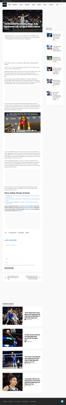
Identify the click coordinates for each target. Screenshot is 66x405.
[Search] (61, 4)
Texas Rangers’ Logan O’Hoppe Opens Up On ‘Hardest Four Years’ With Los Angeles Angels (57, 37)
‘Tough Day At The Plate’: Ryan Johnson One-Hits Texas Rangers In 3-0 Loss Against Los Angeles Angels (57, 71)
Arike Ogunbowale (17, 35)
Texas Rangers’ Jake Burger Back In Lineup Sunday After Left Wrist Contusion (57, 59)
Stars (33, 4)
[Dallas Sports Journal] (5, 5)
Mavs (21, 4)
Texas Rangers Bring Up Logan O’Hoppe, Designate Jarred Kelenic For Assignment (57, 48)
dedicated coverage (25, 206)
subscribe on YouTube (29, 209)
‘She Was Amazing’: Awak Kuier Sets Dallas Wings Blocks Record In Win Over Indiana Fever (32, 337)
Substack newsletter (28, 207)
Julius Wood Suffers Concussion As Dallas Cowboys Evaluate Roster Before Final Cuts (57, 83)
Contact (51, 4)
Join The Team (33, 401)
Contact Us (11, 401)
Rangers (27, 4)
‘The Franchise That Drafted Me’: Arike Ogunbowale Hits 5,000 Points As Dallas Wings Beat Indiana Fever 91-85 (32, 359)
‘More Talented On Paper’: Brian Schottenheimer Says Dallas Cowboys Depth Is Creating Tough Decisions (57, 96)
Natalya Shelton (29, 319)
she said (10, 67)
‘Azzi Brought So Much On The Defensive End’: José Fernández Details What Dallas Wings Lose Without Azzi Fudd (32, 381)
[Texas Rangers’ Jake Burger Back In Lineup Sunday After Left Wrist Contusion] (49, 58)
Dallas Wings (21, 232)
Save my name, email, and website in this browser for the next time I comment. (20, 265)
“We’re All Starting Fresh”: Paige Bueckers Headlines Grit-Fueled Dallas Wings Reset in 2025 (22, 199)
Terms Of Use (18, 401)
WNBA (27, 232)
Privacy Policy (25, 401)
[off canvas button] (57, 4)
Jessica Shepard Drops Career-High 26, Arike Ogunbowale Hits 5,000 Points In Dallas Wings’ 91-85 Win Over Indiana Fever (32, 315)
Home (9, 4)
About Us (5, 401)
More (44, 4)
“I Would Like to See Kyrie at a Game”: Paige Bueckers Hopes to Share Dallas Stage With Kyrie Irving (22, 196)
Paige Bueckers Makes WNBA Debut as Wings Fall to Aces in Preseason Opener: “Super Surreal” (21, 202)
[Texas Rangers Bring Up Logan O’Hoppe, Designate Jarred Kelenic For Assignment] (49, 47)
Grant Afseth (7, 29)
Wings (39, 4)
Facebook (20, 210)
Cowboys (14, 4)
